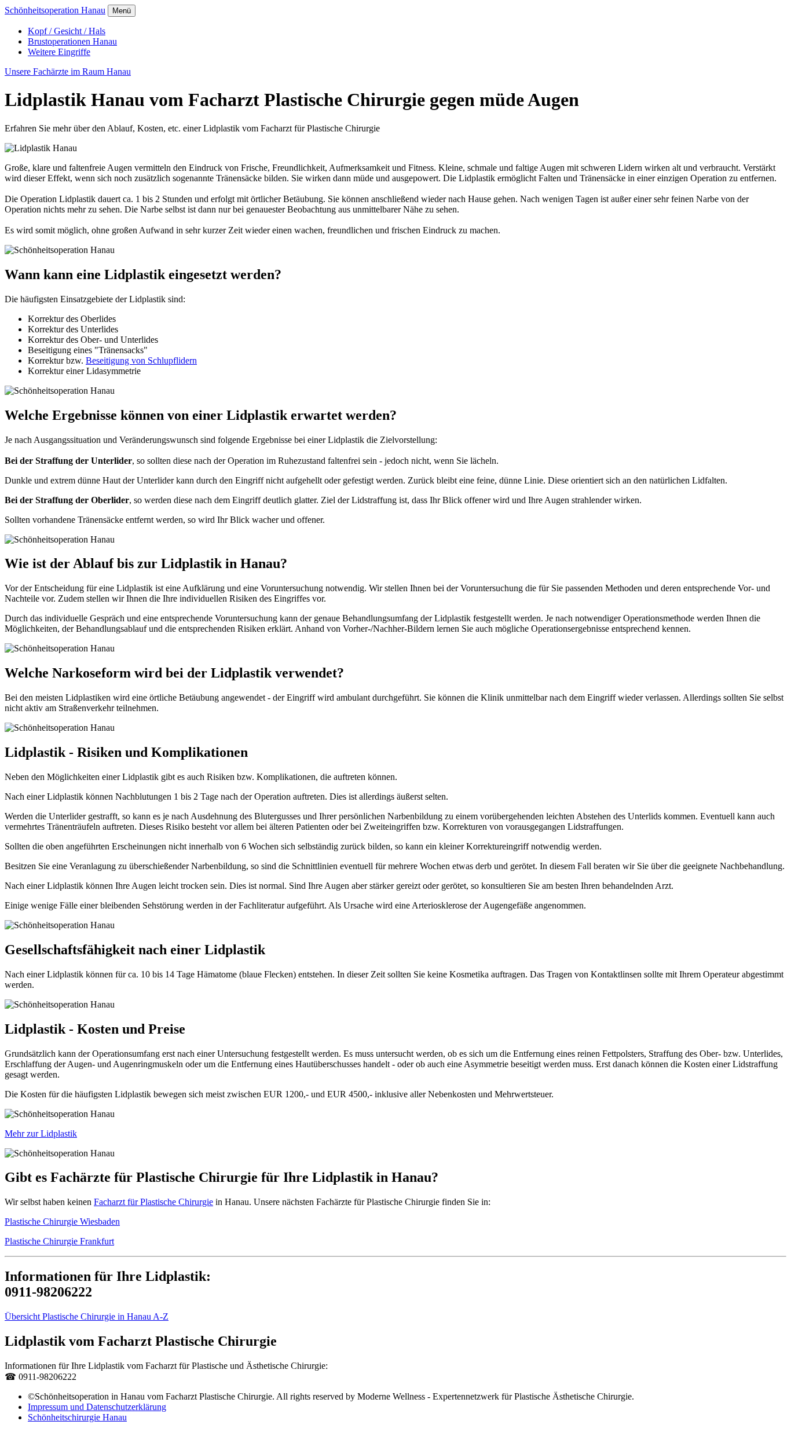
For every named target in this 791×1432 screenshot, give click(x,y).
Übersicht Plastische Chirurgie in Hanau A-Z (87, 1316)
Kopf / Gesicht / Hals (66, 31)
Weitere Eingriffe (59, 52)
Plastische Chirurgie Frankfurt (59, 1241)
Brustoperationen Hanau (72, 41)
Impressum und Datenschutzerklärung (97, 1407)
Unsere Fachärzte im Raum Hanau (68, 71)
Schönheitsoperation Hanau (55, 10)
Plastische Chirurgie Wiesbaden (62, 1221)
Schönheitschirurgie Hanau (77, 1417)
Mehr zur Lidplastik (41, 1133)
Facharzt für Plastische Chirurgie (153, 1202)
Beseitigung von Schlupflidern (141, 360)
